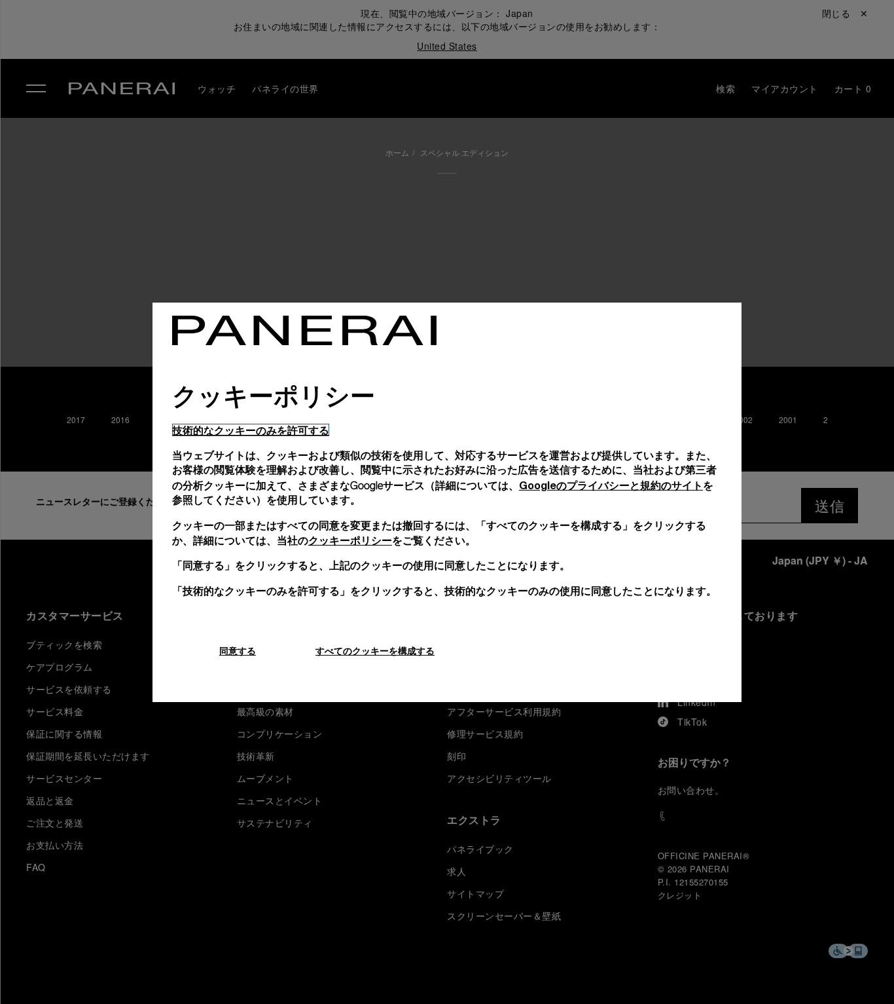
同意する (237, 650)
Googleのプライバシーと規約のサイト (611, 485)
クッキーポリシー (350, 540)
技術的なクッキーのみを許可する (250, 430)
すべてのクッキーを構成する (375, 650)
